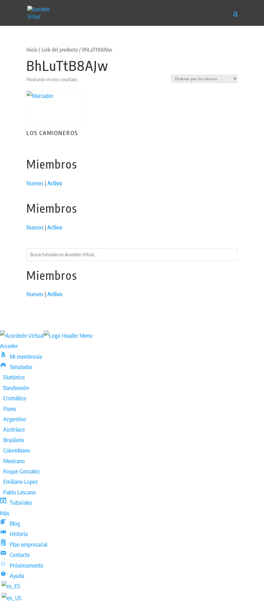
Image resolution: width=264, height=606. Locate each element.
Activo (54, 183)
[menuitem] (21, 356)
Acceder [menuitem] (9, 345)
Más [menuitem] (4, 513)
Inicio (31, 49)
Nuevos (34, 183)
